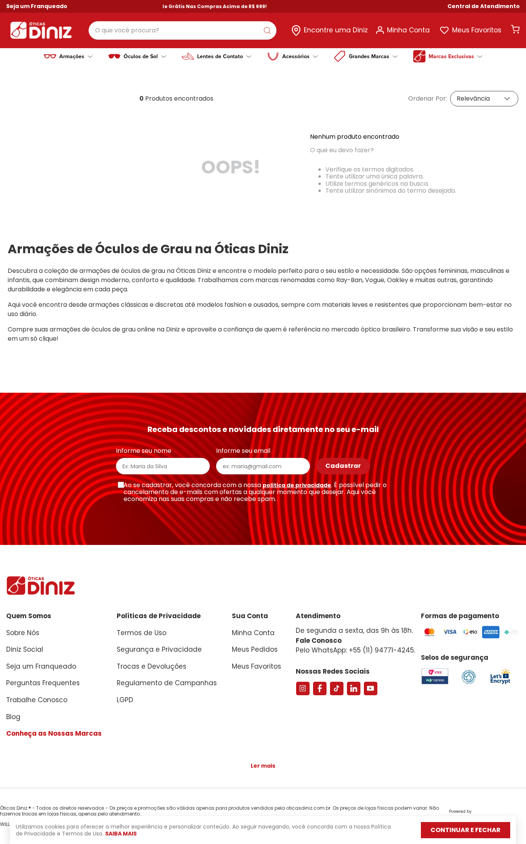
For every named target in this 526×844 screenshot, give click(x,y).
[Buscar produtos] (269, 30)
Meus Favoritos (476, 30)
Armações (71, 56)
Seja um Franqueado (36, 6)
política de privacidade (297, 485)
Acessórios (296, 56)
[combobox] (182, 30)
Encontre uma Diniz (336, 30)
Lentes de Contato (220, 56)
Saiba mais (121, 833)
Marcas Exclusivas (451, 56)
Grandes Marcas (369, 56)
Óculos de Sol (141, 56)
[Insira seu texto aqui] (500, 683)
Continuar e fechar (466, 830)
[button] (483, 6)
